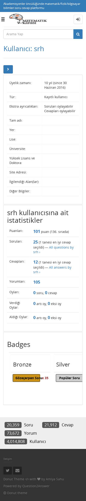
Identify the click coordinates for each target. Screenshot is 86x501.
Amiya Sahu (55, 479)
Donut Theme (13, 479)
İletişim (7, 458)
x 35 (45, 378)
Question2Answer (36, 486)
